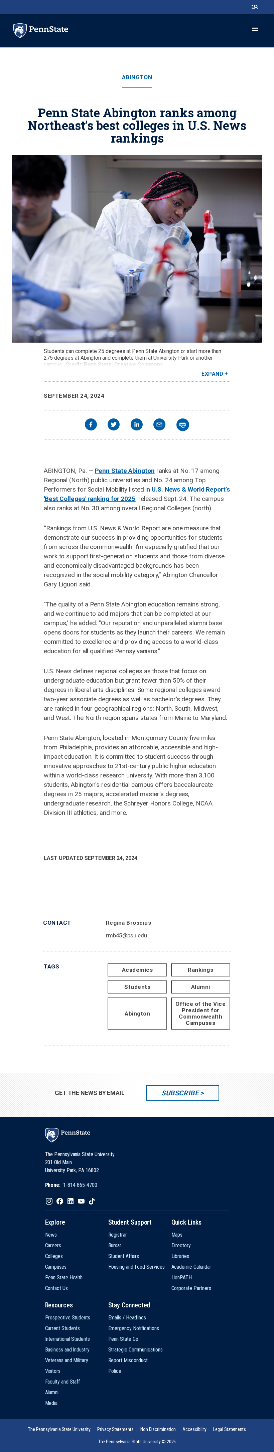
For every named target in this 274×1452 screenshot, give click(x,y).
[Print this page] (182, 424)
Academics (137, 969)
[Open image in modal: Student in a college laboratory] (137, 249)
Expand (212, 374)
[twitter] (114, 425)
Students (137, 986)
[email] (159, 425)
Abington (137, 77)
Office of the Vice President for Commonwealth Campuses (200, 1013)
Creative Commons (138, 364)
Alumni (200, 986)
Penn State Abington (125, 471)
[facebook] (91, 425)
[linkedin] (137, 425)
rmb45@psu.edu (126, 935)
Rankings (200, 969)
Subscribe (179, 1093)
